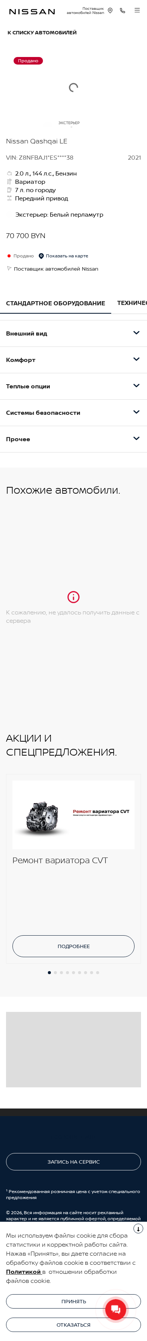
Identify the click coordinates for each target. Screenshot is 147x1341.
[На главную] (32, 10)
